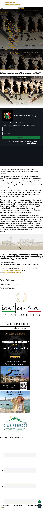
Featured (3, 69)
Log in (2, 507)
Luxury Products (13, 69)
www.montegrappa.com (13, 270)
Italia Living (4, 12)
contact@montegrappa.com (13, 272)
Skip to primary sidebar (12, 5)
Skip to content (9, 3)
